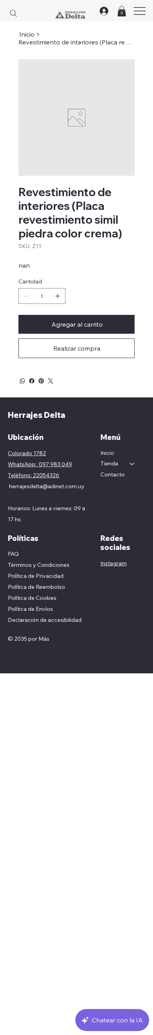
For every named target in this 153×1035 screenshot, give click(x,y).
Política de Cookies (32, 597)
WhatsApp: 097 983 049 (40, 464)
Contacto (112, 474)
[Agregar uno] (58, 296)
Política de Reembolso (36, 586)
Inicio (107, 452)
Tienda (109, 463)
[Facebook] (32, 381)
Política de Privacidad (36, 575)
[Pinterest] (41, 381)
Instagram (113, 563)
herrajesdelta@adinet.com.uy (46, 486)
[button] (121, 11)
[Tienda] (132, 463)
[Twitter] (51, 381)
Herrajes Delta (36, 415)
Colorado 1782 (27, 453)
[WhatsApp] (22, 381)
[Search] (13, 13)
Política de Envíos (30, 608)
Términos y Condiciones (38, 564)
